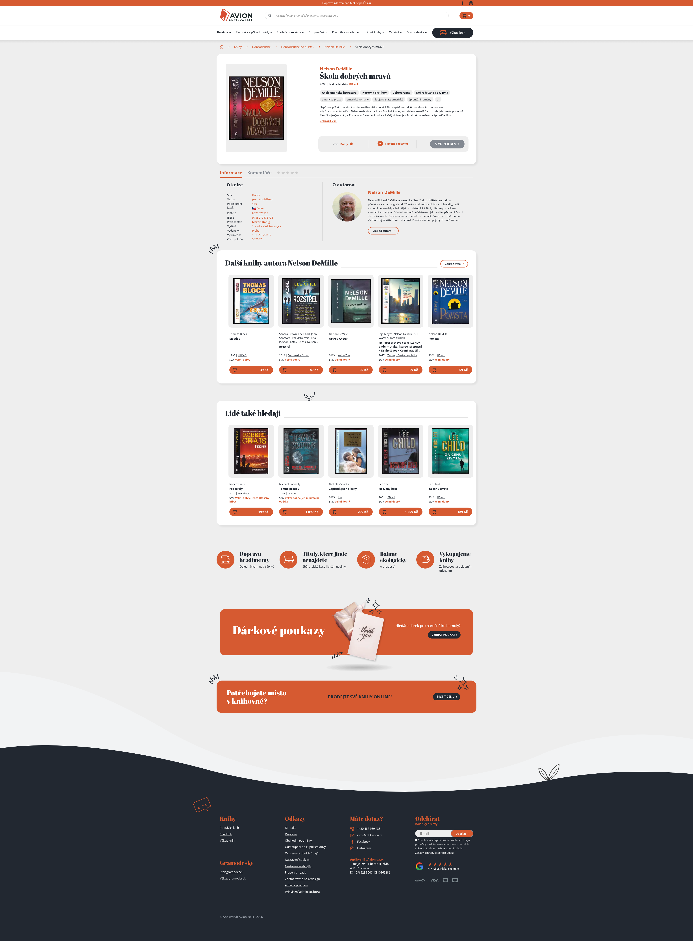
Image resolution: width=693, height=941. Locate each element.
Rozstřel (284, 346)
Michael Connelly (289, 484)
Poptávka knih (229, 828)
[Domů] (222, 47)
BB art (353, 84)
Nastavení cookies (297, 860)
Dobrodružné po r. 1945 (297, 47)
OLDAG (242, 355)
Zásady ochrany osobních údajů (434, 852)
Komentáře (259, 173)
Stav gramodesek (231, 872)
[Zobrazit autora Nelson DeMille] (347, 206)
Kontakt (290, 828)
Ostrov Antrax (338, 338)
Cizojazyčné (316, 32)
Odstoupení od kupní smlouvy (305, 847)
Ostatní (394, 32)
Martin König (261, 222)
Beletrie (222, 32)
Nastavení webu (298, 866)
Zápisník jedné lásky (343, 488)
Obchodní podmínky (299, 841)
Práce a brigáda (295, 872)
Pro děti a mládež (344, 32)
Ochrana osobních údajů (302, 853)
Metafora (243, 493)
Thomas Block (238, 334)
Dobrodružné (261, 47)
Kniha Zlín (344, 355)
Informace (231, 173)
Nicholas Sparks (339, 484)
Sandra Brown (288, 334)
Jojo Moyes (385, 334)
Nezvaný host (388, 488)
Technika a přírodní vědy (252, 32)
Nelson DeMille (334, 47)
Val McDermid (301, 338)
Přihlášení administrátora (302, 892)
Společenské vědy (289, 32)
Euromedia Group (298, 355)
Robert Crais (237, 484)
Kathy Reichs (298, 342)
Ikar (340, 497)
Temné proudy (289, 488)
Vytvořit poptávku (396, 143)
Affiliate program (296, 885)
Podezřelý (236, 488)
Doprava (291, 834)
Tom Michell (397, 338)
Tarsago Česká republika (402, 355)
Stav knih (226, 834)
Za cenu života (438, 488)
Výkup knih (227, 841)
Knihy (238, 47)
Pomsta (434, 338)
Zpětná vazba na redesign (302, 879)
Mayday (234, 338)
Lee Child (304, 334)
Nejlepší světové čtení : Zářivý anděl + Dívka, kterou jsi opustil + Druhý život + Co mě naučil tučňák (400, 346)
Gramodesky (415, 32)
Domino (292, 493)
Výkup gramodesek (233, 878)
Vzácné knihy (372, 32)
